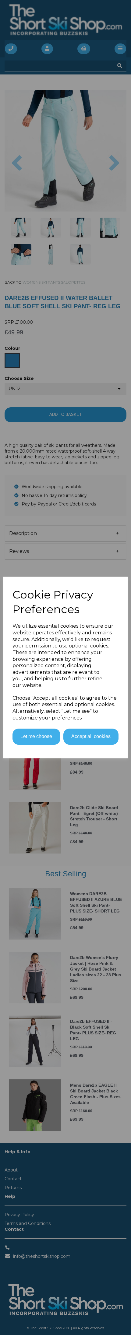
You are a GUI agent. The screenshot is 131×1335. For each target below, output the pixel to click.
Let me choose (36, 736)
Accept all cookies (91, 736)
